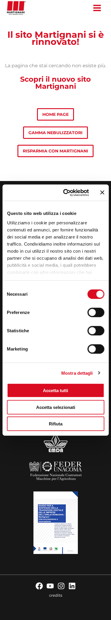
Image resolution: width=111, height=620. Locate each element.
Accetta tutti (55, 390)
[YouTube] (50, 586)
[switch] (95, 312)
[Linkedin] (72, 586)
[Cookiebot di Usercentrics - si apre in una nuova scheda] (66, 192)
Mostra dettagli (77, 372)
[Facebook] (39, 586)
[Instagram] (61, 586)
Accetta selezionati (55, 407)
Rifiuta (55, 423)
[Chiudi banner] (102, 192)
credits (55, 595)
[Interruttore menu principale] (97, 8)
